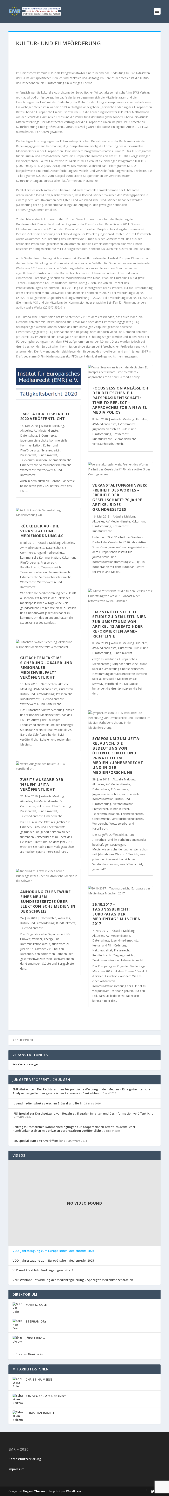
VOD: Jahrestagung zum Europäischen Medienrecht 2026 (53, 1251)
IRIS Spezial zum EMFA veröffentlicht (39, 1141)
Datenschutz (28, 435)
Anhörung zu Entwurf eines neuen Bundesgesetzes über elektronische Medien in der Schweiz (47, 901)
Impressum (16, 1469)
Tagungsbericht (51, 567)
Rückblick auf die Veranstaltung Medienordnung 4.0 (41, 531)
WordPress (73, 1491)
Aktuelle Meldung (52, 426)
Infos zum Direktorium (29, 1354)
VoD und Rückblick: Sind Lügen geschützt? (43, 1270)
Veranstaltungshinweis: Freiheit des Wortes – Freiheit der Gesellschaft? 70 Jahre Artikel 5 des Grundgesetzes (119, 497)
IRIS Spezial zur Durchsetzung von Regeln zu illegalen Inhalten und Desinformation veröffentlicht (83, 1113)
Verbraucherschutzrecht (55, 465)
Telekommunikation (33, 460)
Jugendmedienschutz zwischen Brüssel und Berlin (48, 1103)
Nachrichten (49, 684)
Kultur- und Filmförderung (37, 694)
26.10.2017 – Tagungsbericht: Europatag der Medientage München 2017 (116, 914)
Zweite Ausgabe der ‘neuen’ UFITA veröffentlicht (41, 784)
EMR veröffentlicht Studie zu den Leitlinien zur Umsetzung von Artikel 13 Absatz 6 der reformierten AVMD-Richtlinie (119, 624)
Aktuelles (26, 430)
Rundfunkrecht (47, 455)
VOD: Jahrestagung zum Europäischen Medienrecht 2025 (53, 1260)
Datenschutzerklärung (24, 1459)
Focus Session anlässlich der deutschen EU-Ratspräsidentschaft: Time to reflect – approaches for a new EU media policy (120, 400)
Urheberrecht (29, 465)
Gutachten (66, 689)
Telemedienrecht (59, 460)
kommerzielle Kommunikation (40, 557)
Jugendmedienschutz (34, 440)
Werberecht (28, 470)
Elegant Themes (34, 1491)
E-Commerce (47, 435)
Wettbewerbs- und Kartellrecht (40, 704)
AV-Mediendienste (46, 430)
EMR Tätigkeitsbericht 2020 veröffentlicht (45, 416)
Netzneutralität (51, 450)
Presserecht (28, 455)
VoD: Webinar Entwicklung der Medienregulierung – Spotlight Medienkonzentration (73, 1280)
